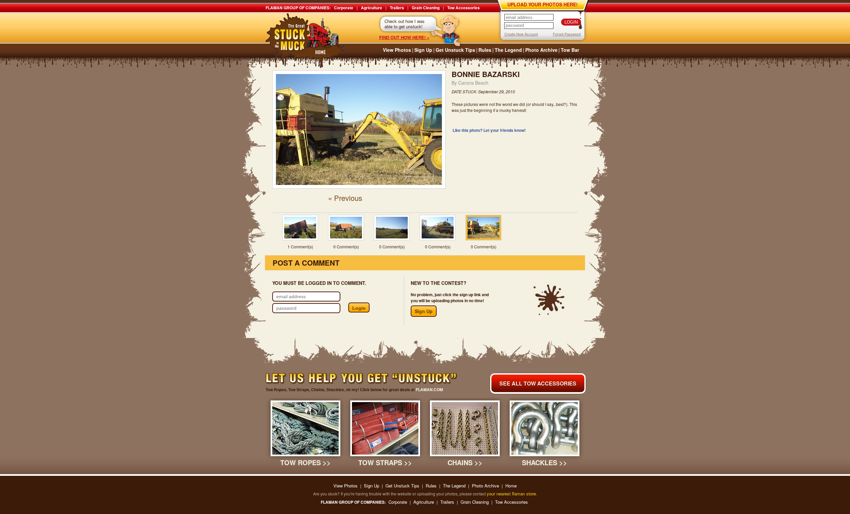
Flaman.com (429, 389)
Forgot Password (567, 34)
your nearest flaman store (511, 493)
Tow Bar (570, 49)
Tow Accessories (463, 8)
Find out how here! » (404, 37)
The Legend (508, 49)
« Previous (345, 198)
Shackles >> (544, 462)
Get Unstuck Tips (455, 49)
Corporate (343, 8)
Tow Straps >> (385, 462)
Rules (484, 49)
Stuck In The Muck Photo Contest (306, 40)
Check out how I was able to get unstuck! (404, 24)
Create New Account (521, 34)
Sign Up (423, 49)
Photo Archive (541, 49)
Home (511, 485)
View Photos (397, 49)
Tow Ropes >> (305, 462)
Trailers (397, 8)
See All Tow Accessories (537, 383)
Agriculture (371, 8)
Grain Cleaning (426, 8)
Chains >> (465, 462)
